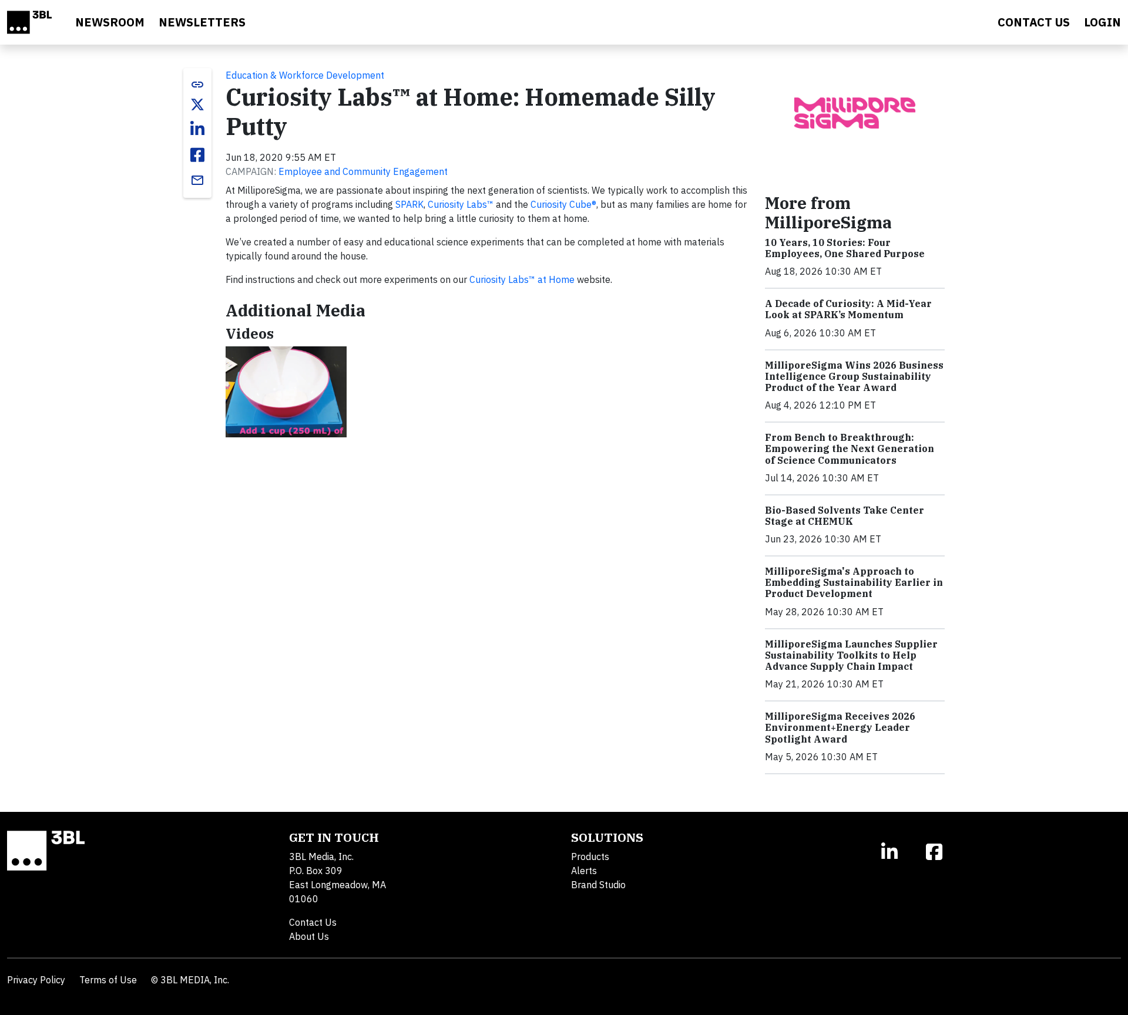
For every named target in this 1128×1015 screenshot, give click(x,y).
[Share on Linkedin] (197, 129)
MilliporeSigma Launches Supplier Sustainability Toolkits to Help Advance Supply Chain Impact (851, 655)
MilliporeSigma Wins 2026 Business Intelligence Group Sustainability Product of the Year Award (854, 376)
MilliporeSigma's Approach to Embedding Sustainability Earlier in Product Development (854, 582)
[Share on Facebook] (197, 155)
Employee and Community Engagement (363, 171)
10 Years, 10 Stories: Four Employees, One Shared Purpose (845, 248)
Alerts (584, 870)
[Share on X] (197, 104)
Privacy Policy (36, 980)
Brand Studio (598, 885)
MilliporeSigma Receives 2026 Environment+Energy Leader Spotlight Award (840, 727)
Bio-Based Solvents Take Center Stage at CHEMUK (844, 515)
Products (590, 856)
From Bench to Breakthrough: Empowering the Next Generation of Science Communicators (849, 448)
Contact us (1034, 22)
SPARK (409, 204)
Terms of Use (108, 980)
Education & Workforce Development (305, 75)
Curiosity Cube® (563, 204)
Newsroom (110, 22)
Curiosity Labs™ (461, 204)
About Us (309, 936)
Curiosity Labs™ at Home (522, 279)
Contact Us (313, 922)
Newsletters (202, 22)
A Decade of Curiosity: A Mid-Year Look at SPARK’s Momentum (848, 309)
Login (1102, 22)
